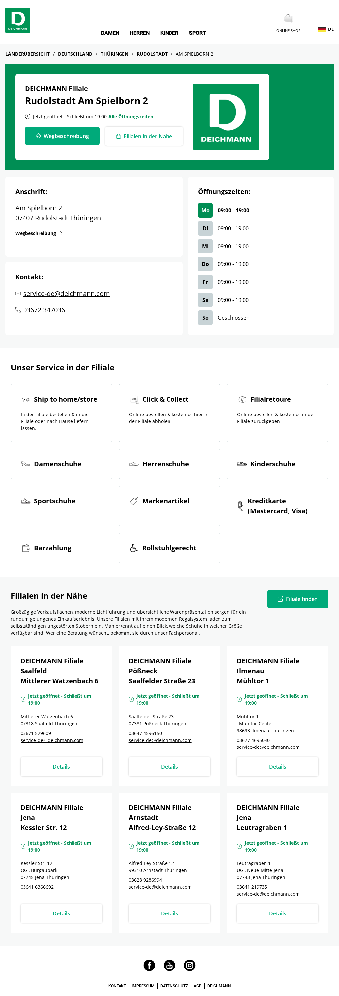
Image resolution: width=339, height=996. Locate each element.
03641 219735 (252, 887)
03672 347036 (44, 309)
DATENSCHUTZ (174, 986)
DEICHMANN (219, 986)
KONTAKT (117, 986)
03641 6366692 (37, 887)
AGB (198, 986)
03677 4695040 (253, 740)
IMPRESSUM (143, 986)
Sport (197, 33)
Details (61, 766)
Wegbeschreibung (35, 233)
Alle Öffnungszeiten (130, 116)
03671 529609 (36, 733)
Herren (140, 33)
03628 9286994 (145, 880)
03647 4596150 (145, 733)
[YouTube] (169, 969)
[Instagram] (190, 969)
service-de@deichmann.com (66, 293)
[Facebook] (149, 969)
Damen (110, 33)
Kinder (169, 33)
